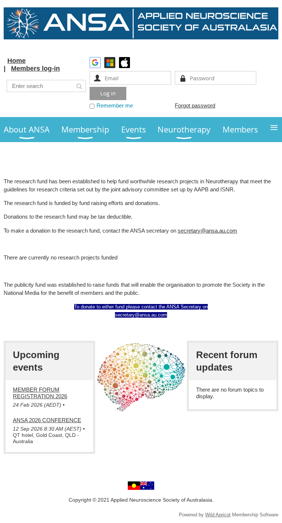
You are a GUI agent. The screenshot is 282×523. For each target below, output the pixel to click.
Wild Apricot (218, 514)
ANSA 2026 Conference (47, 420)
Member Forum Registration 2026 (40, 392)
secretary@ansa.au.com (207, 230)
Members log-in (35, 68)
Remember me (115, 105)
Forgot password (195, 105)
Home (16, 60)
